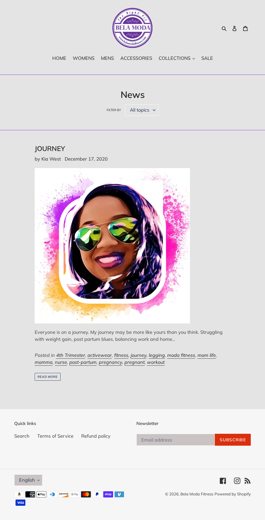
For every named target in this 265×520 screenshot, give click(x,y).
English (27, 480)
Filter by (114, 110)
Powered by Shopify (233, 494)
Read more (48, 377)
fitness (121, 355)
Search (22, 436)
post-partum (83, 362)
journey (138, 355)
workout (156, 362)
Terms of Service (55, 436)
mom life (206, 355)
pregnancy (110, 362)
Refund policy (96, 436)
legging (157, 355)
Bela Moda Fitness (196, 494)
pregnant (134, 362)
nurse (61, 362)
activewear (99, 355)
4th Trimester (70, 355)
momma (44, 362)
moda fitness (181, 355)
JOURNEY (50, 148)
